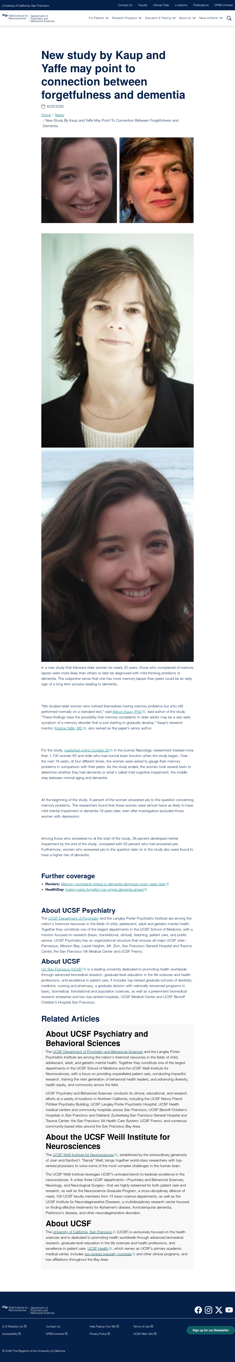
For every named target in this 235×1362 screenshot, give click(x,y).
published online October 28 (86, 750)
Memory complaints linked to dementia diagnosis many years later (113, 884)
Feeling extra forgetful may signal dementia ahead (104, 889)
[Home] (28, 18)
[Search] (229, 18)
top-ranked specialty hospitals (108, 1254)
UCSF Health (98, 1248)
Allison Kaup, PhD (127, 711)
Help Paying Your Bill (102, 1326)
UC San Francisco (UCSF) (62, 969)
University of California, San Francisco (25, 5)
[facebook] (197, 1310)
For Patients (96, 18)
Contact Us (125, 5)
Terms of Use (141, 1326)
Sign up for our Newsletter (211, 1330)
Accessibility (9, 1334)
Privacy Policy (98, 1334)
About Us (185, 18)
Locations (181, 5)
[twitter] (217, 1310)
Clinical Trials (161, 5)
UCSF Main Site (143, 1334)
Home (46, 115)
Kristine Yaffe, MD (68, 728)
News (59, 115)
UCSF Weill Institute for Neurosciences (83, 1155)
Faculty (142, 5)
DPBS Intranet (224, 5)
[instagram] (207, 1310)
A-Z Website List (12, 1326)
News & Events (208, 18)
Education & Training (158, 18)
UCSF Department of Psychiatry (73, 918)
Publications (201, 5)
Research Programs (124, 18)
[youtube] (228, 1310)
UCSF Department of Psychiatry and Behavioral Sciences (98, 1051)
